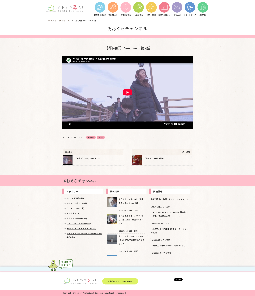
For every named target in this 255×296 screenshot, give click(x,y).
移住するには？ (100, 15)
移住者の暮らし (164, 15)
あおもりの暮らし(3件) (77, 203)
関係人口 (177, 15)
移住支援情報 (126, 15)
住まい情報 (151, 15)
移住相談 (202, 15)
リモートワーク (190, 15)
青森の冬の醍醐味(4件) (77, 218)
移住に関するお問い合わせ (121, 281)
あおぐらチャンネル (63, 20)
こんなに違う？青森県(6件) (79, 223)
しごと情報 (138, 15)
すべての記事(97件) (75, 198)
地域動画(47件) (73, 213)
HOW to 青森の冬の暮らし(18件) (81, 228)
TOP (50, 20)
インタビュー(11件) (75, 208)
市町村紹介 (113, 15)
